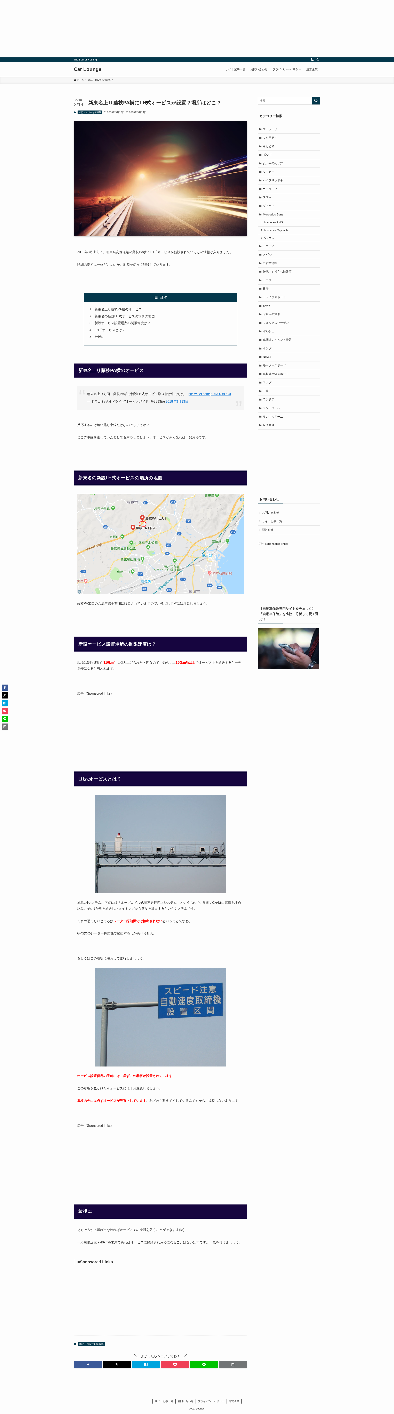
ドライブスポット (274, 297)
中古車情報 (270, 263)
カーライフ (270, 188)
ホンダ (267, 348)
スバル (267, 254)
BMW (266, 305)
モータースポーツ (274, 365)
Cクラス (269, 237)
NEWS (267, 356)
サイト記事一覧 (272, 521)
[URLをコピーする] (233, 1364)
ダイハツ (268, 205)
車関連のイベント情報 (277, 339)
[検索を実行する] (316, 101)
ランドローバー (273, 408)
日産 (266, 288)
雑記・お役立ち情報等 (90, 112)
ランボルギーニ (273, 416)
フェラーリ (270, 129)
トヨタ (267, 280)
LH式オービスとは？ (110, 330)
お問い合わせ (270, 512)
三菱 (266, 391)
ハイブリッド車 (273, 180)
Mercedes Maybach (276, 230)
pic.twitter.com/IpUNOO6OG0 (209, 394)
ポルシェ (268, 331)
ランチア (268, 399)
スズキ (267, 197)
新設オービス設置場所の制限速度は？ (122, 323)
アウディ (268, 246)
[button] (88, 1364)
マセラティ (270, 137)
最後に (99, 336)
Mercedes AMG (273, 222)
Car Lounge (87, 69)
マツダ (267, 382)
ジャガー (268, 171)
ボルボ (267, 154)
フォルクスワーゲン (276, 322)
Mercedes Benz (273, 214)
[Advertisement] (123, 28)
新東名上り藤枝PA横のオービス (118, 309)
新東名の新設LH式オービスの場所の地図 (125, 316)
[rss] (312, 59)
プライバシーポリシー (211, 1401)
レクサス (268, 425)
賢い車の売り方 (273, 163)
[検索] (317, 59)
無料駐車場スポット (276, 374)
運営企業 (268, 529)
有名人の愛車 (271, 314)
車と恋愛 (268, 146)
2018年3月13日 (177, 401)
